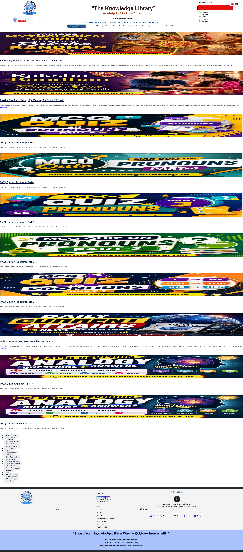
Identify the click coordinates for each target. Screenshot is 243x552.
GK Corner (9, 439)
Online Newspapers (12, 468)
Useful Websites (11, 476)
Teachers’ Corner (11, 474)
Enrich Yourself (11, 452)
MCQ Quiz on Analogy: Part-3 (16, 384)
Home (85, 22)
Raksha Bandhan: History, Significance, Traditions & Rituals (91, 26)
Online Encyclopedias (13, 463)
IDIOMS (8, 455)
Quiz (7, 472)
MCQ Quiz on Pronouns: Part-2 (17, 262)
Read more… (230, 65)
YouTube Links (153, 22)
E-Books (8, 450)
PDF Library (133, 22)
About (91, 22)
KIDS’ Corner (10, 448)
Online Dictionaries (12, 461)
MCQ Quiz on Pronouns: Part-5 (123, 26)
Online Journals (11, 466)
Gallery (98, 22)
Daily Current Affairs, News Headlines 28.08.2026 (27, 341)
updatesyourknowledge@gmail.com (131, 545)
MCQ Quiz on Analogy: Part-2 (16, 423)
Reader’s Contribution (119, 22)
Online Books (10, 459)
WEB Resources (11, 479)
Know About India (12, 457)
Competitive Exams (12, 446)
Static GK (9, 481)
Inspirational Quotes (12, 442)
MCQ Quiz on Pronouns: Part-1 (17, 302)
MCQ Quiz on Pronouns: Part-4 (169, 26)
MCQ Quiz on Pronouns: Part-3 (17, 222)
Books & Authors (11, 435)
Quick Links (9, 470)
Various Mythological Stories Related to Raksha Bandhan (31, 60)
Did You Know (10, 437)
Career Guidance (11, 444)
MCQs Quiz (143, 22)
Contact (105, 22)
